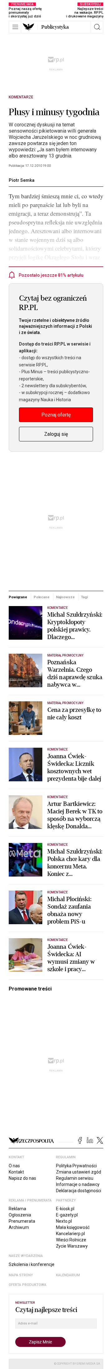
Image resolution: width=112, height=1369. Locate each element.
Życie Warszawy (72, 1246)
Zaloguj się (56, 434)
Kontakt (16, 1171)
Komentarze (21, 97)
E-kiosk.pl (65, 1208)
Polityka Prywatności (76, 1165)
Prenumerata (22, 1221)
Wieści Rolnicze (71, 1239)
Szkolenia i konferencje (31, 1264)
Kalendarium (68, 1275)
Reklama (17, 1208)
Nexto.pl (64, 1221)
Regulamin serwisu (74, 1178)
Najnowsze (65, 597)
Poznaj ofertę (56, 415)
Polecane (41, 597)
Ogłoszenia (20, 1214)
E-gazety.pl (67, 1214)
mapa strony (21, 1275)
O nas (14, 1165)
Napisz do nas (22, 1178)
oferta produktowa (27, 1285)
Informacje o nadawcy (78, 1184)
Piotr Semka (22, 180)
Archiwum (19, 1227)
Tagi (84, 597)
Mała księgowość (73, 1227)
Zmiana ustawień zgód (78, 1171)
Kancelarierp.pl (70, 1233)
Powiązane (18, 597)
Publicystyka (55, 27)
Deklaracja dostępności (78, 1190)
